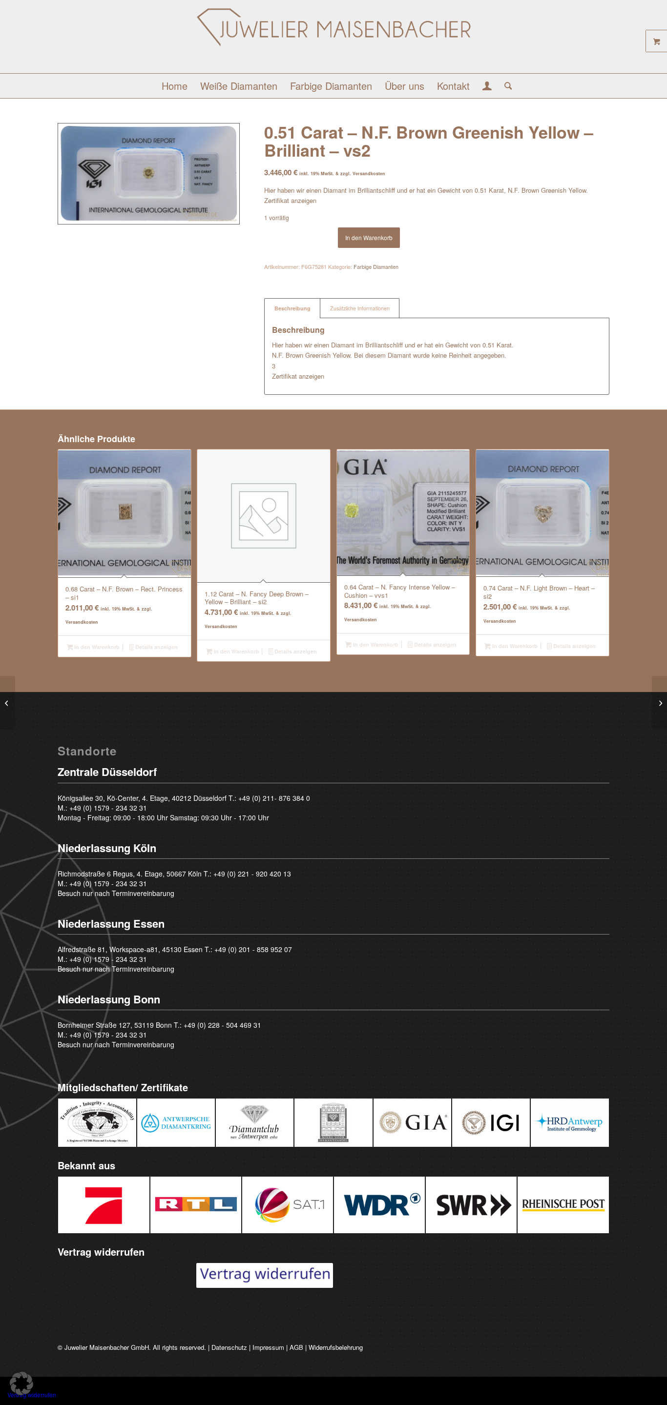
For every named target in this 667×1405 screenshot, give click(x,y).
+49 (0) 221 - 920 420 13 (252, 873)
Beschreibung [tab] (292, 308)
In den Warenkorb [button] (96, 647)
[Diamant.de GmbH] (334, 40)
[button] (21, 1383)
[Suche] (505, 86)
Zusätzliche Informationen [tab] (360, 308)
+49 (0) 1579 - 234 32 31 (108, 808)
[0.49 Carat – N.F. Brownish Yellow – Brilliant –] (7, 703)
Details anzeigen (156, 647)
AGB (296, 1347)
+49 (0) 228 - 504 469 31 (222, 1025)
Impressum (268, 1347)
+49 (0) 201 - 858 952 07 (253, 949)
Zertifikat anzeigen (290, 200)
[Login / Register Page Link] (487, 87)
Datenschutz (229, 1347)
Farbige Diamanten (376, 266)
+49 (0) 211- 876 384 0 (274, 798)
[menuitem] (174, 86)
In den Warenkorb (369, 237)
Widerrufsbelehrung (336, 1347)
